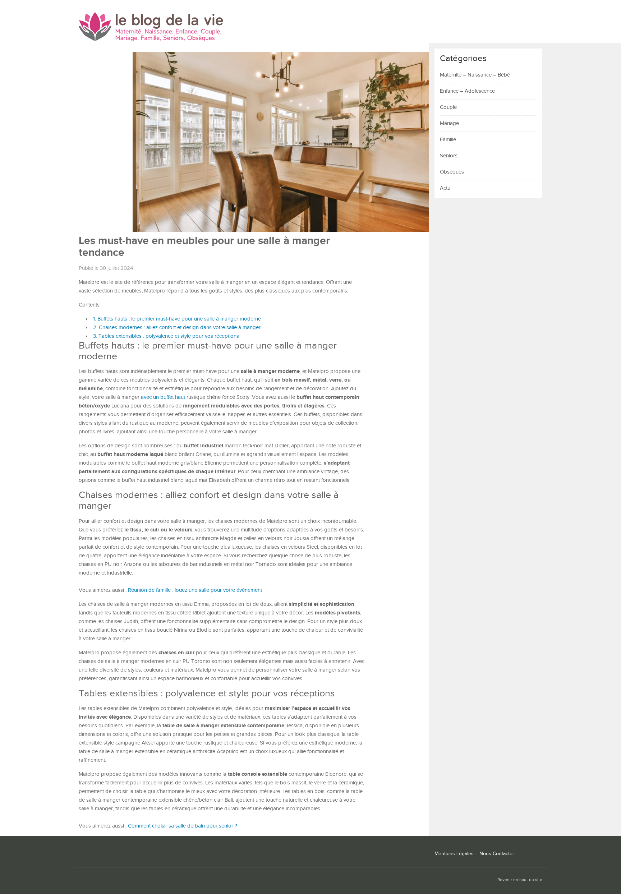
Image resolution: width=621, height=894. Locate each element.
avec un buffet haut (163, 397)
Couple (448, 107)
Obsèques (452, 172)
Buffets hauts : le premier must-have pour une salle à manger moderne (177, 319)
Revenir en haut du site (519, 880)
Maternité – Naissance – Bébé (475, 75)
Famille (448, 140)
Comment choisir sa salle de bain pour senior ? (182, 826)
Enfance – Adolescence (467, 91)
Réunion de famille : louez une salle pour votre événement (195, 590)
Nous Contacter (496, 854)
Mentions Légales (454, 854)
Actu (445, 188)
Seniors (448, 156)
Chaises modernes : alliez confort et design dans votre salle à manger (177, 327)
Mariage (449, 123)
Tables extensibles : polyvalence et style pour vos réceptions (166, 336)
